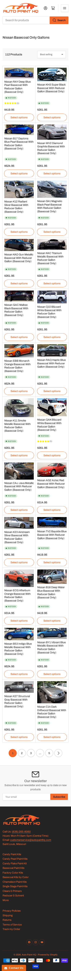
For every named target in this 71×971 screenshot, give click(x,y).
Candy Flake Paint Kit (15, 863)
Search (61, 20)
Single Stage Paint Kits (15, 886)
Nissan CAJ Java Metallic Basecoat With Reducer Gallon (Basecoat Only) (19, 486)
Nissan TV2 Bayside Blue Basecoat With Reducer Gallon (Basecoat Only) (52, 535)
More (6, 900)
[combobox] (35, 20)
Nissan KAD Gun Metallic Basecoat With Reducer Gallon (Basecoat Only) (18, 258)
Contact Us (15, 967)
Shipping (8, 915)
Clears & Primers (12, 891)
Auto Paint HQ (29, 955)
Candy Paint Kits (12, 854)
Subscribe (59, 796)
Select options (19, 117)
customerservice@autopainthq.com (30, 840)
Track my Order (11, 929)
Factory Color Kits (13, 872)
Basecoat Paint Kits (13, 868)
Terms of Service (12, 924)
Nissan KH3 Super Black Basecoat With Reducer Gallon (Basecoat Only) (51, 88)
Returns (7, 920)
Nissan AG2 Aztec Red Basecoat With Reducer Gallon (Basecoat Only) (51, 483)
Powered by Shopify (48, 955)
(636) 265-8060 (21, 831)
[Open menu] (64, 8)
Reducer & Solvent (13, 895)
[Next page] (58, 753)
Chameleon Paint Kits (15, 881)
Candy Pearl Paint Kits (15, 858)
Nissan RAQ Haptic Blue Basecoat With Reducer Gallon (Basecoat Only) (51, 363)
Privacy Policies (12, 910)
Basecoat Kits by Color (16, 877)
